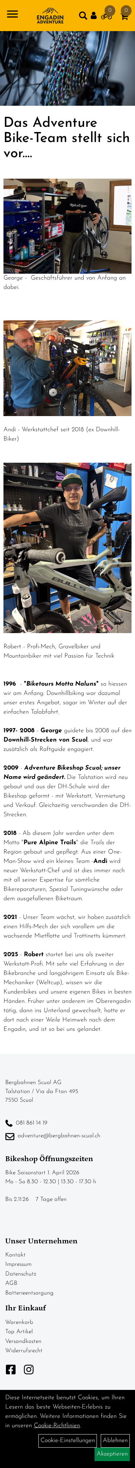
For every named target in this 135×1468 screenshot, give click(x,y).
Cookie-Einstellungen (67, 1441)
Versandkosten (23, 1341)
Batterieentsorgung (29, 1293)
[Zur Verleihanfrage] (106, 18)
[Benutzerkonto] (96, 15)
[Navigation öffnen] (12, 15)
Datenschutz (20, 1274)
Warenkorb (19, 1322)
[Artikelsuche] (83, 17)
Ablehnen (115, 1441)
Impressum (18, 1264)
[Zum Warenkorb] (124, 18)
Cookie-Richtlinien (57, 1426)
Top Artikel (19, 1332)
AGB (11, 1283)
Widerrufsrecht (24, 1351)
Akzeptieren (112, 1454)
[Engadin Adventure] (50, 15)
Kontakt (15, 1255)
